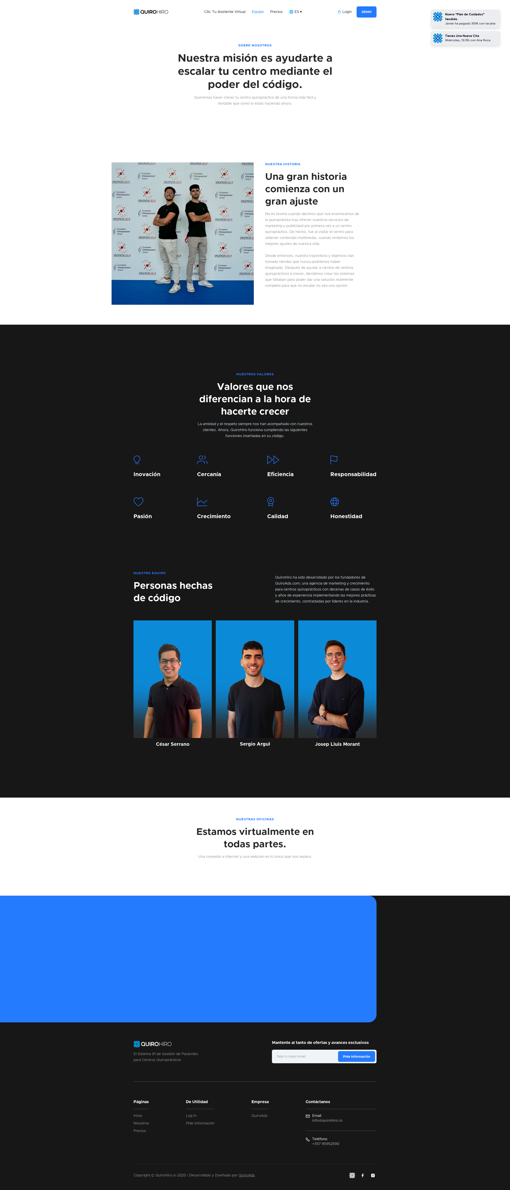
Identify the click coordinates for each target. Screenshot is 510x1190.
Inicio (137, 1116)
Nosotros (141, 1123)
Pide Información (200, 1123)
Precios (276, 12)
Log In (191, 1116)
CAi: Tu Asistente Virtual (224, 12)
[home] (150, 12)
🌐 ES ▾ (295, 12)
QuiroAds (259, 1116)
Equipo (258, 12)
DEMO (367, 12)
